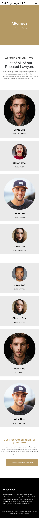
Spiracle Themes (23, 513)
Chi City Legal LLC (14, 3)
